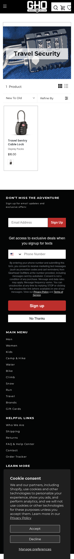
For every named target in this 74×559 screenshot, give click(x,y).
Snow (10, 383)
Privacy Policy (20, 518)
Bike (9, 370)
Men (9, 339)
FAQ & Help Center (20, 444)
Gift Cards (13, 408)
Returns (12, 437)
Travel (10, 396)
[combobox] (15, 254)
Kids (9, 351)
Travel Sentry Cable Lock (17, 142)
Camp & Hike (16, 358)
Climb (10, 377)
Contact (12, 450)
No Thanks (37, 318)
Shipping (13, 431)
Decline (35, 539)
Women (12, 345)
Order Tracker (16, 456)
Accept (35, 529)
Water (10, 364)
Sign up (37, 305)
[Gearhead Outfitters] (37, 6)
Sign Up (57, 222)
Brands (11, 402)
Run (9, 389)
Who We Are (15, 425)
